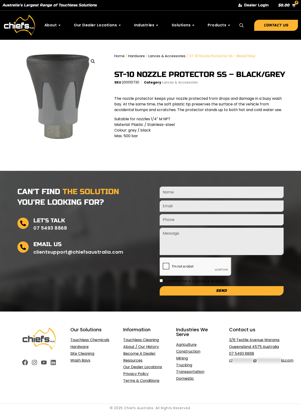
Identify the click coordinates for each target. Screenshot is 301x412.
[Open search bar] (241, 25)
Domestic (185, 378)
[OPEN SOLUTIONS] (193, 25)
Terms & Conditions (141, 380)
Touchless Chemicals (89, 340)
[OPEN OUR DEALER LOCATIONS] (119, 25)
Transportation (190, 371)
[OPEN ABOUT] (59, 25)
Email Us (47, 244)
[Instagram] (34, 362)
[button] (93, 61)
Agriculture (186, 344)
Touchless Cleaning (141, 340)
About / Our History (141, 346)
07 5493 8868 (241, 353)
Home (119, 56)
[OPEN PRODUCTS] (229, 25)
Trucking (184, 365)
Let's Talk (49, 220)
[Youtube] (44, 362)
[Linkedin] (53, 362)
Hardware (136, 56)
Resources (133, 360)
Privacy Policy (136, 373)
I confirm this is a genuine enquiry (194, 281)
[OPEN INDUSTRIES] (157, 25)
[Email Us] (23, 247)
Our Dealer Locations (142, 367)
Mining (182, 358)
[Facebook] (25, 362)
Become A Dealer (139, 353)
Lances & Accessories (167, 56)
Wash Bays (80, 360)
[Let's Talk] (23, 223)
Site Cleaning (82, 353)
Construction (188, 351)
